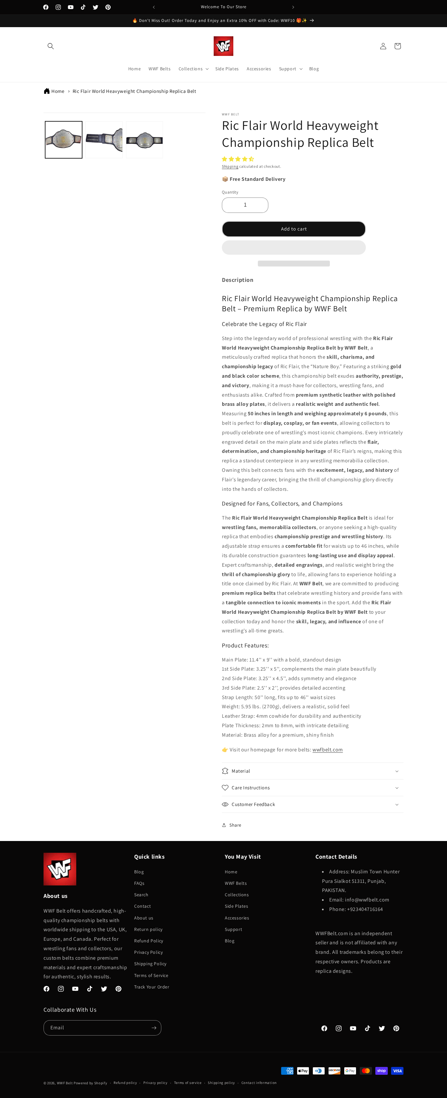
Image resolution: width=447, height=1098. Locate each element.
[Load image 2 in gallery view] (103, 139)
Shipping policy (221, 1082)
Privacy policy (155, 1082)
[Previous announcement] (154, 7)
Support (233, 929)
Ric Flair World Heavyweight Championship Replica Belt (134, 91)
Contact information (259, 1082)
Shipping (230, 166)
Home (57, 91)
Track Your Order (152, 987)
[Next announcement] (293, 7)
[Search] (51, 46)
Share (235, 825)
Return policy (148, 929)
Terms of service (188, 1082)
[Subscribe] (154, 1028)
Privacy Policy (148, 952)
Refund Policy (148, 941)
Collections (237, 895)
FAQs (139, 883)
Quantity (230, 192)
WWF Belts (236, 883)
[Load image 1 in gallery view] (63, 139)
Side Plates (236, 906)
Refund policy (125, 1082)
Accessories (237, 918)
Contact (142, 906)
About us (143, 918)
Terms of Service (151, 975)
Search (141, 895)
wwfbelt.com (328, 749)
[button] (239, 159)
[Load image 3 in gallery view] (144, 139)
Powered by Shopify (90, 1083)
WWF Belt (65, 1083)
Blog (139, 872)
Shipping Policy (150, 964)
